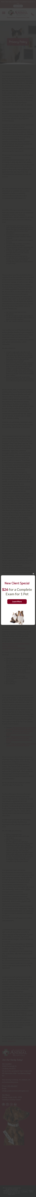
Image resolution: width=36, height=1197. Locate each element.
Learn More (17, 601)
